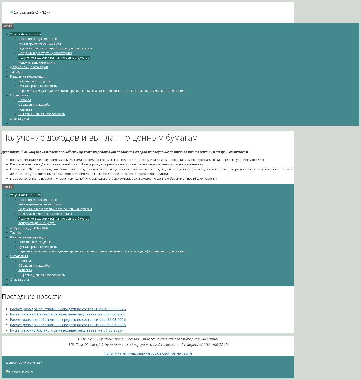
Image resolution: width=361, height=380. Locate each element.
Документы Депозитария (29, 67)
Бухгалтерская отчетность (37, 86)
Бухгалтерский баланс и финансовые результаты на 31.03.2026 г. (67, 330)
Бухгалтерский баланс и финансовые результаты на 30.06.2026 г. (67, 314)
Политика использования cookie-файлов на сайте (148, 353)
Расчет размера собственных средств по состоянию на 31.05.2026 (68, 319)
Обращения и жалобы (34, 105)
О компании (19, 95)
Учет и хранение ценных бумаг (40, 44)
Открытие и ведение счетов (38, 39)
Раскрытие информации (28, 76)
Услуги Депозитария (25, 34)
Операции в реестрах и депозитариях (45, 53)
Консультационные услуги (37, 62)
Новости (24, 100)
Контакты (25, 109)
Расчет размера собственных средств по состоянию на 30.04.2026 (68, 324)
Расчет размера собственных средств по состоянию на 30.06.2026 (68, 308)
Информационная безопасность (41, 114)
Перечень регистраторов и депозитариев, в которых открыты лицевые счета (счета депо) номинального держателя (102, 91)
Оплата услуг (19, 119)
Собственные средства (34, 81)
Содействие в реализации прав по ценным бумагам (55, 48)
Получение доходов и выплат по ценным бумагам (54, 58)
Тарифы (16, 72)
